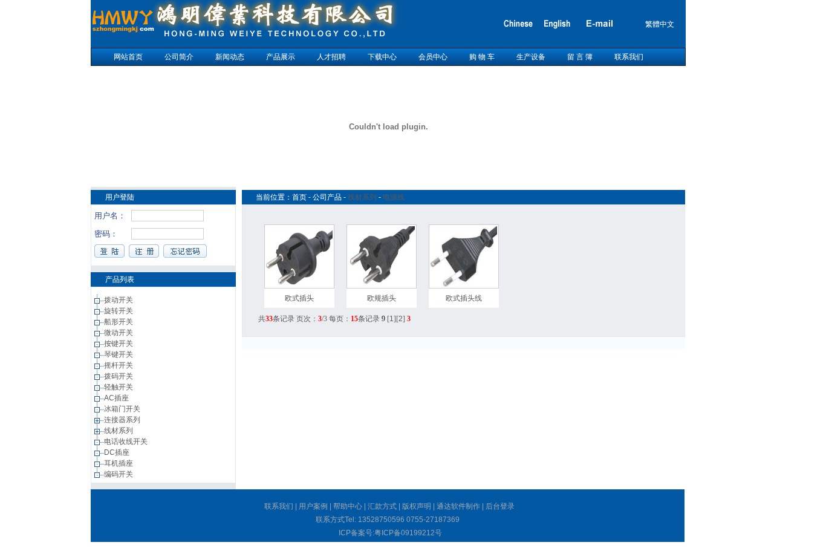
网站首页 (128, 57)
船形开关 (119, 322)
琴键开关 (119, 354)
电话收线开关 (126, 441)
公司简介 (178, 57)
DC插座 (117, 452)
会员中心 (432, 57)
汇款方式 (382, 506)
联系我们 (628, 57)
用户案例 (313, 506)
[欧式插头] (299, 284)
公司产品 (327, 197)
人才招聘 (331, 57)
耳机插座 (119, 463)
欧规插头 (381, 298)
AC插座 (117, 398)
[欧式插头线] (464, 284)
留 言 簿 (580, 57)
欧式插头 (299, 298)
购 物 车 (482, 57)
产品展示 (280, 57)
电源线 (394, 197)
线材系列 (119, 430)
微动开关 (119, 332)
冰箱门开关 (123, 409)
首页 (299, 197)
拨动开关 (119, 300)
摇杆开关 (119, 365)
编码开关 (119, 474)
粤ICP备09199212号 (408, 533)
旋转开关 (119, 311)
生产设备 (530, 57)
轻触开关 (119, 387)
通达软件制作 (458, 506)
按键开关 (119, 343)
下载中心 (382, 57)
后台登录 (500, 506)
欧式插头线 (464, 298)
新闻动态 (229, 57)
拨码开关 (119, 376)
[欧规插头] (381, 284)
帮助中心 (347, 506)
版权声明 (416, 506)
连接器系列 (123, 420)
